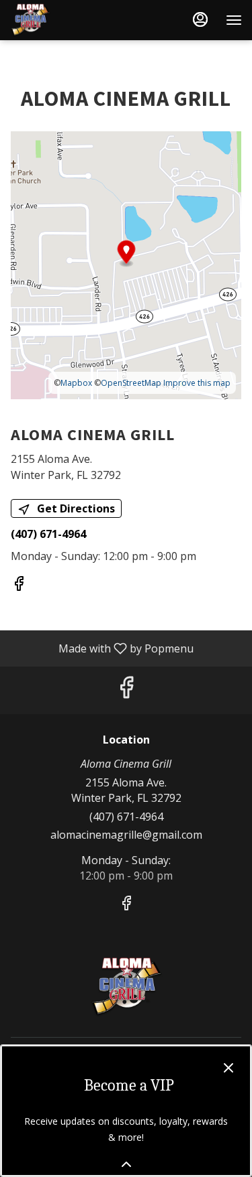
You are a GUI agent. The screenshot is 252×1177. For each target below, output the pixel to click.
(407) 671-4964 (126, 816)
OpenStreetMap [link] (131, 383)
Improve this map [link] (196, 383)
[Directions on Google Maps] (126, 264)
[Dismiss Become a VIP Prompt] (228, 1068)
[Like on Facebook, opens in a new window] (19, 585)
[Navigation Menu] (234, 20)
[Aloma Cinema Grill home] (70, 20)
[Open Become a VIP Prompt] (126, 1164)
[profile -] (200, 19)
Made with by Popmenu (102, 647)
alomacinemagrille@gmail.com (126, 834)
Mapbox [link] (76, 383)
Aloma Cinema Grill (126, 987)
